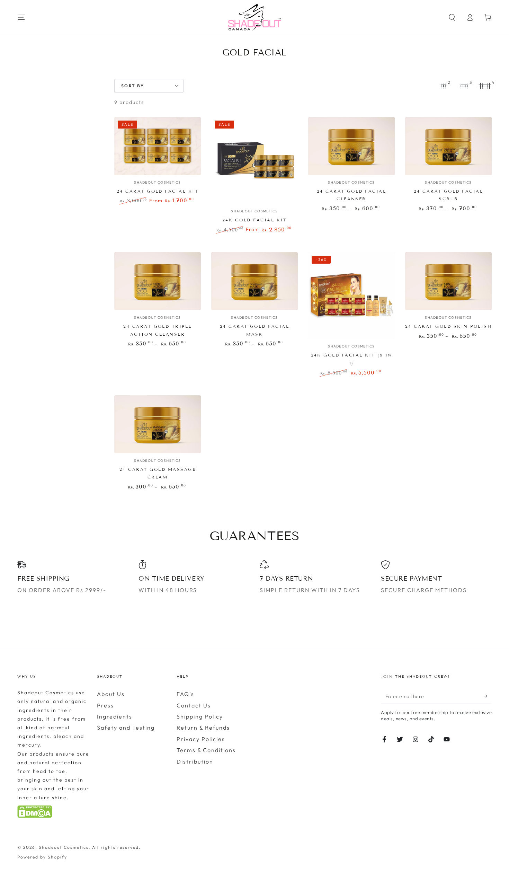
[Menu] (21, 17)
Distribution (195, 761)
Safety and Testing (126, 727)
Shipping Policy (200, 716)
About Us (111, 693)
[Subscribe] (488, 696)
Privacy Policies (201, 739)
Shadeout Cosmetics (64, 847)
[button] (452, 17)
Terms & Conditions (206, 750)
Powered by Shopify (42, 857)
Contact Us (194, 705)
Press (105, 705)
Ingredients (114, 716)
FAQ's (185, 693)
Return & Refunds (203, 727)
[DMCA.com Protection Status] (34, 816)
